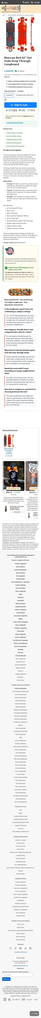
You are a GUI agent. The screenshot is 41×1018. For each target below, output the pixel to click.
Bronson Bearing (20, 936)
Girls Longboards (20, 912)
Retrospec (20, 677)
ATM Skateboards (21, 700)
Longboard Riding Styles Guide (20, 822)
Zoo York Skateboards (20, 802)
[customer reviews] (20, 69)
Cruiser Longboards (20, 891)
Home (3, 15)
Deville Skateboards (20, 665)
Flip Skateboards (20, 783)
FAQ (20, 810)
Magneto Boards (20, 668)
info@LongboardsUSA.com (20, 965)
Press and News (20, 858)
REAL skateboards (20, 786)
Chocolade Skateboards (20, 713)
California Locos (20, 662)
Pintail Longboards (20, 882)
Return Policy (20, 849)
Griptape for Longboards (20, 909)
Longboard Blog (20, 855)
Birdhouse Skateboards (20, 710)
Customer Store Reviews (15, 123)
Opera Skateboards (20, 762)
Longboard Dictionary (20, 825)
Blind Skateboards (20, 707)
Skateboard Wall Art (20, 903)
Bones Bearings (20, 939)
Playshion (20, 671)
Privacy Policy (20, 843)
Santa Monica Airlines (20, 789)
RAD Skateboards (20, 780)
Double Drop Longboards (20, 897)
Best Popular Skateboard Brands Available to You (20, 867)
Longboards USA (25, 996)
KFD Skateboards (20, 753)
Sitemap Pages (20, 874)
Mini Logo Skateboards (20, 759)
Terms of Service (20, 846)
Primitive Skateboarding (20, 777)
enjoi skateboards (21, 728)
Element (20, 725)
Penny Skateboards (20, 765)
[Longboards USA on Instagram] (10, 948)
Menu (6, 2)
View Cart (20, 828)
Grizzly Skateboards (20, 740)
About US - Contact (20, 840)
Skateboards (20, 900)
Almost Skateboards (20, 694)
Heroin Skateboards (20, 749)
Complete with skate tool (24, 95)
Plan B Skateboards (20, 771)
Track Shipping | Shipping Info (20, 831)
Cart (36, 2)
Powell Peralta (21, 774)
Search (20, 813)
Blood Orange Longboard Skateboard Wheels (20, 930)
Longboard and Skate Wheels (20, 906)
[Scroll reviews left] (5, 491)
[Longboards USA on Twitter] (25, 948)
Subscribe (6, 979)
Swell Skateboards (20, 792)
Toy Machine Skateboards (20, 796)
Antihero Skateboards (20, 697)
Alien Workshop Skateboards (20, 691)
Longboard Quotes (20, 861)
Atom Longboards (20, 659)
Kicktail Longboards (20, 885)
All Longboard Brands (20, 864)
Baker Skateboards (20, 703)
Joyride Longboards (20, 674)
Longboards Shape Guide (20, 819)
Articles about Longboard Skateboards (20, 852)
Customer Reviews (20, 952)
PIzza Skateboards (20, 768)
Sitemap (20, 871)
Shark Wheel (20, 680)
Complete (9, 95)
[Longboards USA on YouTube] (20, 948)
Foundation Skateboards (20, 731)
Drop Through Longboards (20, 894)
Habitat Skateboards (20, 743)
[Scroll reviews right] (36, 491)
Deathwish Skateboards (20, 722)
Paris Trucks (20, 924)
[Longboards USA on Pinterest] (15, 948)
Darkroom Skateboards (20, 716)
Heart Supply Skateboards (20, 746)
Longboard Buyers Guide (20, 816)
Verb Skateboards (21, 799)
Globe (20, 737)
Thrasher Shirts (20, 916)
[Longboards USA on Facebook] (30, 948)
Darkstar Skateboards (20, 719)
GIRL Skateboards (20, 734)
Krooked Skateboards (20, 756)
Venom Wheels (20, 933)
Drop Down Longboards (20, 888)
